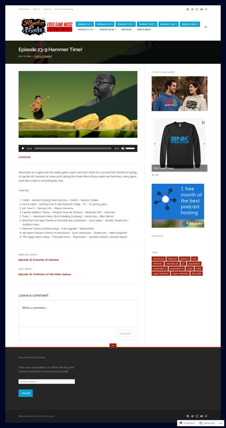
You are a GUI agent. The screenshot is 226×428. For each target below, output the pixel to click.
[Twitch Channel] (206, 9)
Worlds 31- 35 (85, 29)
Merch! (36, 9)
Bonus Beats (144, 29)
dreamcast (158, 258)
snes (198, 268)
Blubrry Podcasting (64, 9)
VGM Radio (24, 9)
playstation (194, 263)
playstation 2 (159, 268)
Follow (26, 393)
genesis (185, 258)
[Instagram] (197, 9)
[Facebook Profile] (187, 9)
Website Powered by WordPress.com (36, 416)
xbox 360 (196, 273)
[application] (78, 148)
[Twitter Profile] (192, 9)
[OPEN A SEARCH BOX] (205, 26)
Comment (125, 333)
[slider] (131, 148)
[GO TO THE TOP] (113, 345)
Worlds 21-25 (167, 24)
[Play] (23, 148)
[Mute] (123, 148)
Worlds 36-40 (107, 29)
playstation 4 (176, 268)
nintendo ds (172, 263)
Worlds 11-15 (125, 24)
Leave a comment (43, 56)
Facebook (157, 236)
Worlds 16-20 (146, 24)
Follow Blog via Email (32, 357)
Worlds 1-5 (84, 24)
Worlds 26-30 (189, 24)
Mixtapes (126, 29)
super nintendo (180, 273)
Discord (47, 9)
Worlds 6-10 (103, 24)
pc (183, 263)
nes (194, 258)
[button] (154, 143)
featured (172, 258)
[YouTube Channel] (201, 9)
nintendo (157, 263)
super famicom (161, 273)
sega (189, 268)
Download (24, 156)
